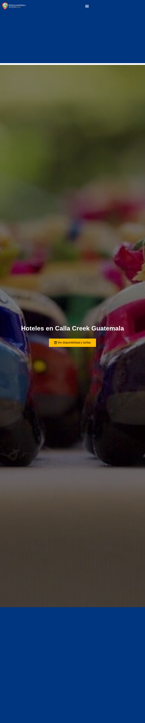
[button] (87, 6)
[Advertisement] (72, 38)
